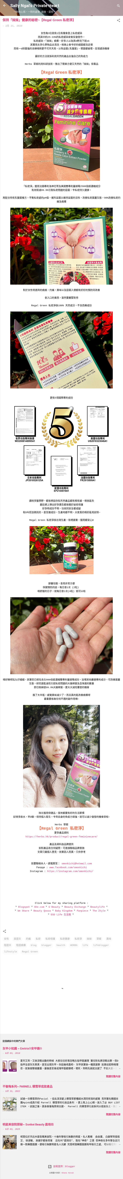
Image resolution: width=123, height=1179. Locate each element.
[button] (118, 21)
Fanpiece (81, 911)
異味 (108, 939)
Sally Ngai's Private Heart (34, 5)
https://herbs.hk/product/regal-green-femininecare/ (61, 836)
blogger (46, 945)
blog (34, 945)
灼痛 (28, 939)
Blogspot (24, 907)
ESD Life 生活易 (61, 914)
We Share (23, 911)
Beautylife (97, 907)
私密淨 (78, 939)
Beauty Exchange (75, 907)
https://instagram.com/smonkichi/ (70, 871)
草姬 (99, 939)
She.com (39, 907)
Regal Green (30, 951)
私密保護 (50, 939)
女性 (6, 939)
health (61, 945)
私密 (38, 939)
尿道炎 (17, 939)
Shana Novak (68, 1173)
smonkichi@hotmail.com (76, 863)
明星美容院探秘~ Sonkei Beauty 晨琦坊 (28, 1124)
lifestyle (10, 951)
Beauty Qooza (42, 911)
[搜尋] (118, 6)
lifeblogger (101, 945)
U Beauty (54, 907)
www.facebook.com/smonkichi (68, 867)
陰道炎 (7, 945)
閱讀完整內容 (113, 1076)
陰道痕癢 (21, 945)
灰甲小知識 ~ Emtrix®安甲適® (22, 1048)
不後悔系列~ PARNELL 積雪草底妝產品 (28, 1086)
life (85, 945)
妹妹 (89, 939)
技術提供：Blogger (63, 1166)
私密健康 (65, 939)
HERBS (73, 945)
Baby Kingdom (63, 911)
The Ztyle (99, 911)
